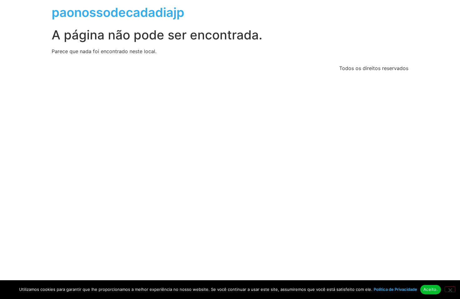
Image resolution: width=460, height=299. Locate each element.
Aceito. (430, 289)
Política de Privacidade (395, 289)
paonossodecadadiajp (118, 12)
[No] (450, 289)
